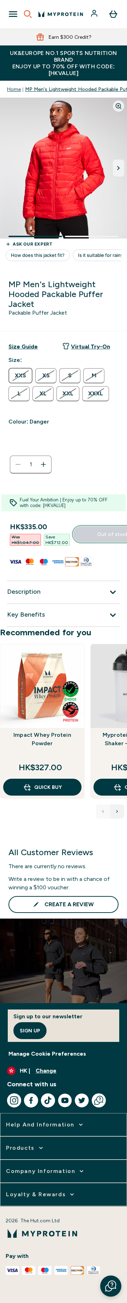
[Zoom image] (118, 106)
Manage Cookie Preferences (47, 1054)
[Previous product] (103, 811)
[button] (110, 1286)
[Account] (95, 14)
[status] (31, 464)
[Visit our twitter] (82, 1100)
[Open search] (28, 14)
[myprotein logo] (60, 14)
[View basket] (113, 14)
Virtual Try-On (90, 347)
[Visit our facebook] (31, 1100)
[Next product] (117, 811)
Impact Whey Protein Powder (42, 739)
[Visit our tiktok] (48, 1100)
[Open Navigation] (13, 14)
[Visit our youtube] (65, 1100)
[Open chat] (99, 1100)
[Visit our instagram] (14, 1100)
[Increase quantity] (43, 464)
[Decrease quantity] (18, 464)
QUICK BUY (48, 787)
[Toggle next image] (118, 168)
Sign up (30, 1030)
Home (14, 89)
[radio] (20, 375)
